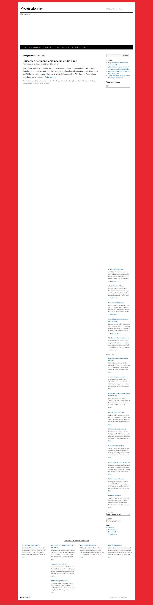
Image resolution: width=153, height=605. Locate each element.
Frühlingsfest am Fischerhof (116, 269)
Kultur (57, 47)
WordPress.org (112, 534)
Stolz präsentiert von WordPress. (118, 597)
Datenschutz (76, 47)
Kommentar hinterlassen (41, 83)
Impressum (65, 47)
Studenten (91, 81)
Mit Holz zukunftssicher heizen (31, 545)
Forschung (69, 81)
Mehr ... (110, 372)
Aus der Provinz (35, 47)
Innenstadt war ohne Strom (116, 446)
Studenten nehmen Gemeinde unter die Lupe (50, 61)
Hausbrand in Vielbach (114, 495)
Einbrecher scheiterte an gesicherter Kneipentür (118, 359)
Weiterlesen (50, 77)
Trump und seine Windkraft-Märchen (118, 69)
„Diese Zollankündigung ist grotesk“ (118, 67)
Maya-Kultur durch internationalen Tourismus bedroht (63, 546)
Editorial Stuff (54, 64)
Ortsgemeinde (47, 81)
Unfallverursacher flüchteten (116, 479)
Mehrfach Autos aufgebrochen (117, 429)
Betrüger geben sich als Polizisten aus (119, 462)
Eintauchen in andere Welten (116, 302)
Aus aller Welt (48, 47)
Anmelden (111, 527)
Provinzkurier (31, 8)
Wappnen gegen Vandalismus (88, 545)
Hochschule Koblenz (80, 81)
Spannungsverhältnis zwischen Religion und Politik (118, 320)
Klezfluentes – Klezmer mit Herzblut (118, 338)
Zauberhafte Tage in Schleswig (59, 581)
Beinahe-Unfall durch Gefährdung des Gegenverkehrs (119, 394)
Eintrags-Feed (112, 530)
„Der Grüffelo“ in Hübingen (116, 286)
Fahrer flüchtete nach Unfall (116, 412)
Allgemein (38, 81)
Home (25, 47)
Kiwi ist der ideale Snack (115, 545)
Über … (85, 47)
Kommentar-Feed (113, 532)
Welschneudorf (28, 83)
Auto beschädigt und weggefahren (118, 377)
